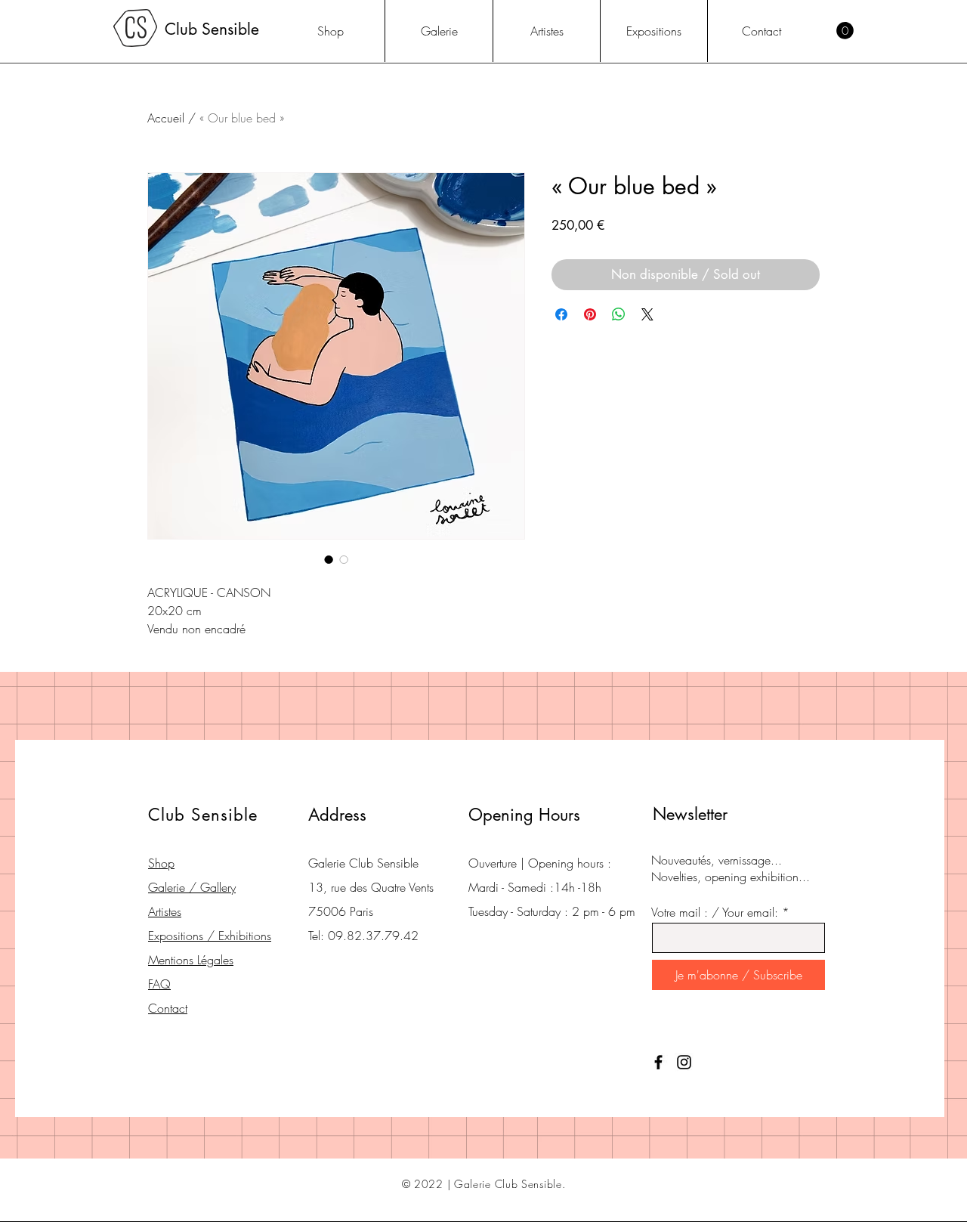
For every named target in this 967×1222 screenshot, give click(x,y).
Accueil (165, 118)
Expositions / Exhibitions (209, 935)
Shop (161, 863)
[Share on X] (647, 314)
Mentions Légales (190, 959)
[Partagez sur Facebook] (561, 314)
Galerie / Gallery (192, 887)
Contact (167, 1008)
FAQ (159, 984)
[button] (845, 30)
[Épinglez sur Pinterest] (590, 314)
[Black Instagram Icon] (684, 1062)
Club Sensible (212, 29)
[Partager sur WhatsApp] (619, 314)
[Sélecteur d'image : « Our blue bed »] (328, 559)
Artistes (164, 911)
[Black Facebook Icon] (658, 1062)
